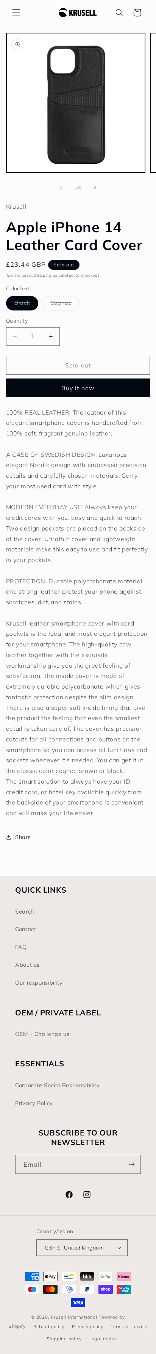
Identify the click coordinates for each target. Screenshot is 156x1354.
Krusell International (74, 1317)
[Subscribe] (131, 1164)
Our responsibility (38, 982)
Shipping (42, 275)
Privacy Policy (34, 1103)
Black (26, 304)
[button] (16, 12)
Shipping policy (64, 1338)
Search (24, 911)
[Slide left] (61, 187)
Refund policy (49, 1326)
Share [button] (23, 837)
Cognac (65, 304)
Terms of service (129, 1326)
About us (27, 964)
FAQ (21, 946)
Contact (25, 929)
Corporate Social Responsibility (57, 1085)
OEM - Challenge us (42, 1033)
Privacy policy (87, 1326)
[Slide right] (95, 187)
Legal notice (103, 1338)
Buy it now (78, 388)
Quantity (17, 320)
